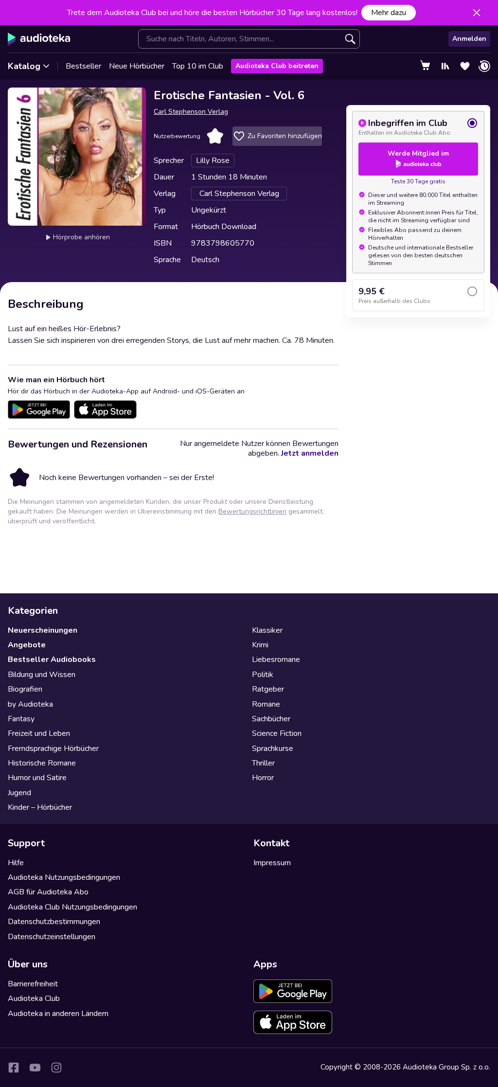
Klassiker (267, 630)
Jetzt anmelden (309, 453)
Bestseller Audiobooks (52, 659)
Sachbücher (271, 718)
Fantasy (21, 718)
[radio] (418, 127)
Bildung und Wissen (41, 674)
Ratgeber (268, 689)
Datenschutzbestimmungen (54, 921)
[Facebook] (13, 1067)
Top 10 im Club (197, 66)
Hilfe (16, 862)
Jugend (19, 792)
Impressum (272, 862)
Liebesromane (276, 659)
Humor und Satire (37, 777)
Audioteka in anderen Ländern (58, 1013)
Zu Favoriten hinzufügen (285, 136)
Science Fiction (277, 733)
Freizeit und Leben (39, 733)
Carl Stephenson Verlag (191, 111)
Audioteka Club (34, 998)
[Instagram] (56, 1067)
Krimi (260, 645)
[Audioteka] (39, 39)
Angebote (27, 645)
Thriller (263, 763)
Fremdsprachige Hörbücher (53, 748)
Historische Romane (42, 763)
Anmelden (469, 38)
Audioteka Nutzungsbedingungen (64, 877)
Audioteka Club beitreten (277, 66)
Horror (263, 777)
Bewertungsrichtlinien (252, 511)
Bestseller (83, 66)
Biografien (25, 689)
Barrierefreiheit (33, 984)
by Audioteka (30, 704)
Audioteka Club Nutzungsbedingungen (72, 907)
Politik (262, 674)
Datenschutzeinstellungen (51, 936)
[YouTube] (35, 1067)
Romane (266, 704)
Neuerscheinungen (42, 630)
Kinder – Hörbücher (40, 807)
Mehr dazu (388, 12)
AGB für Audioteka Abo (48, 892)
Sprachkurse (272, 748)
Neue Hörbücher (136, 66)
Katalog (24, 66)
